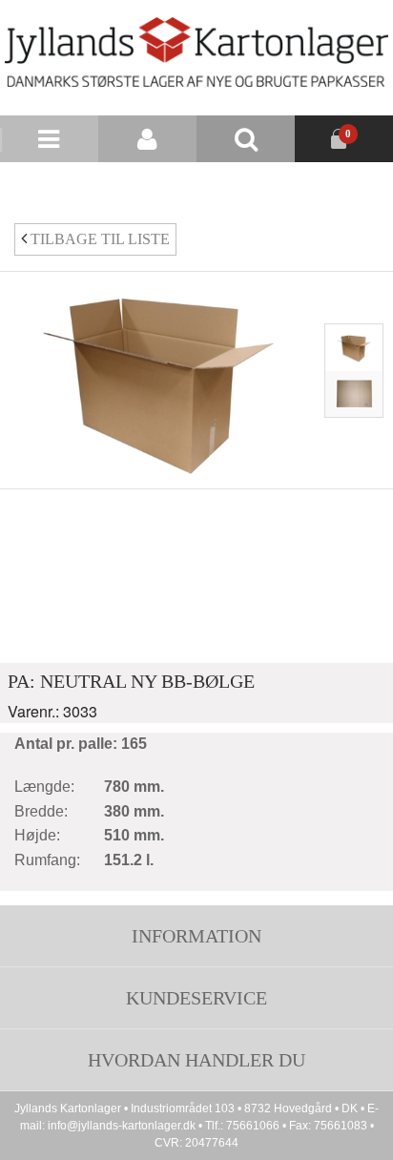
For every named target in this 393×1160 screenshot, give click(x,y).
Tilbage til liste (98, 239)
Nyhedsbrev (250, 185)
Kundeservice (196, 997)
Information (196, 935)
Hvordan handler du (196, 1059)
